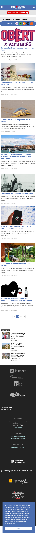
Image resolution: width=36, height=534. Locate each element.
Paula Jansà (4, 94)
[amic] (18, 377)
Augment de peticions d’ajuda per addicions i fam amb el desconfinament (16, 299)
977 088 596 (19, 425)
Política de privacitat (6, 407)
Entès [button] (18, 528)
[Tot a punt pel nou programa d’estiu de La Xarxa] (18, 37)
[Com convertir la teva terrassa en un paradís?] (18, 252)
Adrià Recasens (5, 131)
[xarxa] (18, 371)
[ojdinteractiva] (18, 395)
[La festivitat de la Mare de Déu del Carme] (18, 183)
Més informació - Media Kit (18, 438)
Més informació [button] (10, 524)
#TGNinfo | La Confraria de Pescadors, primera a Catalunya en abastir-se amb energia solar (16, 157)
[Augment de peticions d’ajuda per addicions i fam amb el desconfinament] (18, 287)
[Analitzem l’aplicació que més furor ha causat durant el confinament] (18, 215)
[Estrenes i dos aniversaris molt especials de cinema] (18, 72)
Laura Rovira (4, 59)
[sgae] (18, 383)
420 (21, 316)
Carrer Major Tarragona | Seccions (15, 19)
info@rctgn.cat (18, 427)
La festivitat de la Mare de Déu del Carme (17, 194)
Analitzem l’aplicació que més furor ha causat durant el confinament (16, 227)
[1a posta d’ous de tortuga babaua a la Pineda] (18, 109)
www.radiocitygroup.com (12, 472)
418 (14, 316)
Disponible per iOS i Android (18, 447)
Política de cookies (6, 409)
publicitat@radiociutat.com (18, 436)
